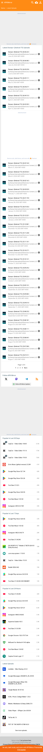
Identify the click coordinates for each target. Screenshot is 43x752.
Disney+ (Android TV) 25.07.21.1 (18, 355)
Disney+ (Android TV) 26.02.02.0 (18, 189)
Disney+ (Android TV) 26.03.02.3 (18, 172)
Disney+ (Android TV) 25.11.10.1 (18, 242)
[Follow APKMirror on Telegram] (26, 380)
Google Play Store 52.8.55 (16, 492)
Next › (26, 368)
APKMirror (8, 2)
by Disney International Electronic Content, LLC (22, 54)
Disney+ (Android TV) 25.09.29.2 (18, 268)
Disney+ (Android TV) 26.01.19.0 (18, 198)
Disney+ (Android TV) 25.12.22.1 (18, 215)
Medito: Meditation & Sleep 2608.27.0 (20, 704)
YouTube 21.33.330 (14, 628)
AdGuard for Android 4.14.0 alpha (19, 642)
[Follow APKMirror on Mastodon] (16, 380)
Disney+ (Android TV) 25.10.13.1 (18, 259)
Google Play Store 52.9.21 (16, 608)
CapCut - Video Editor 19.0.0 (17, 457)
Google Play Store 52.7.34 (16, 471)
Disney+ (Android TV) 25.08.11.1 (18, 329)
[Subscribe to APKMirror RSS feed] (37, 380)
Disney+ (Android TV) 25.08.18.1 (18, 320)
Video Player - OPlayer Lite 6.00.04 (19, 710)
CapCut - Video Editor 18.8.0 (17, 444)
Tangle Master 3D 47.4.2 (16, 690)
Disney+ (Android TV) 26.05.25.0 (18, 69)
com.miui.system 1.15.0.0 (16, 553)
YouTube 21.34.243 (14, 540)
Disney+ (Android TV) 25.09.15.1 (18, 285)
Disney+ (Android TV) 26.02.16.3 (18, 181)
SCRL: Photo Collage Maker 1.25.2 (19, 697)
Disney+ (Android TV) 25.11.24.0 (18, 233)
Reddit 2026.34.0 (13, 567)
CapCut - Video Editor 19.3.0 (17, 560)
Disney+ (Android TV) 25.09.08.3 (18, 294)
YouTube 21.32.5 (13, 485)
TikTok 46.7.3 (12, 717)
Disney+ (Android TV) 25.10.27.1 (18, 250)
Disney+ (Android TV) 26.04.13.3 (18, 95)
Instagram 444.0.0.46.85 (16, 615)
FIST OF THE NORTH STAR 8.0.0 (18, 724)
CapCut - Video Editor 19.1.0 (17, 451)
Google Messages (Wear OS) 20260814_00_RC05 (17, 683)
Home (3, 8)
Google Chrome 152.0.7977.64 (18, 635)
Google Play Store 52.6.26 (16, 478)
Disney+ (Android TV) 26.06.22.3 (18, 52)
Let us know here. (25, 740)
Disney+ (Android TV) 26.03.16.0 (18, 163)
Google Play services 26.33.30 (18, 601)
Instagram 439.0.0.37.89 (16, 506)
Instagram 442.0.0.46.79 (16, 533)
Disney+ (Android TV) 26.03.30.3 (18, 104)
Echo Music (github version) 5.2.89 (19, 464)
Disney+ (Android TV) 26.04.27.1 (18, 87)
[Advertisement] (21, 29)
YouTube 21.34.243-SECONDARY (19, 581)
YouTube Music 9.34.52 (15, 649)
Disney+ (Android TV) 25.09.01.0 (18, 303)
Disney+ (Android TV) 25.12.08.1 (18, 224)
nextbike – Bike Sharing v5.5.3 (17, 669)
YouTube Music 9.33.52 (15, 499)
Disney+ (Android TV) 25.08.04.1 (18, 338)
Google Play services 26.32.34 (18, 574)
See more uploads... (21, 730)
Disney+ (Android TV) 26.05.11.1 (18, 78)
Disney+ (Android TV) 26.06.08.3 (18, 61)
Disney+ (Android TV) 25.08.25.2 (18, 311)
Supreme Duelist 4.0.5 (15, 622)
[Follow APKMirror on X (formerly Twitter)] (6, 380)
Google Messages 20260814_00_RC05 (21, 676)
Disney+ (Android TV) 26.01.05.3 (18, 207)
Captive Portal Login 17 (15, 656)
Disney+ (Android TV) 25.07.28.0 (18, 346)
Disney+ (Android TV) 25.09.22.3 (18, 276)
